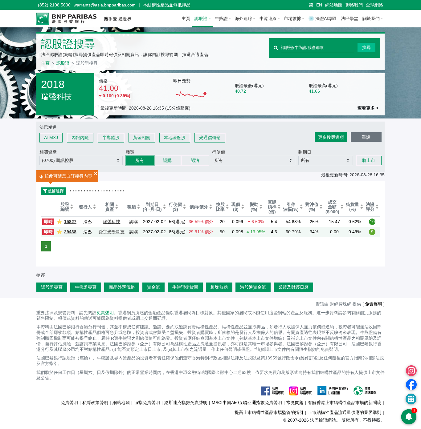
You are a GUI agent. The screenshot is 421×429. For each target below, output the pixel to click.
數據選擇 (52, 191)
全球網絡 (374, 4)
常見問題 (295, 402)
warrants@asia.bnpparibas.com (105, 4)
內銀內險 (80, 137)
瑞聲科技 (111, 221)
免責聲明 (105, 312)
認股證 (62, 63)
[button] (81, 160)
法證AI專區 (326, 18)
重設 (366, 137)
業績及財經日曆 (293, 287)
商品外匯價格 (122, 287)
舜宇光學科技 (112, 231)
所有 (139, 160)
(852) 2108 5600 (54, 4)
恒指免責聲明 (147, 402)
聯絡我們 (354, 4)
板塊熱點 (219, 287)
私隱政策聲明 (95, 402)
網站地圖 (333, 4)
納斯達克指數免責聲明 (185, 402)
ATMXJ (51, 137)
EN (319, 4)
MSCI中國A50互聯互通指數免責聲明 (247, 402)
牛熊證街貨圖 (185, 287)
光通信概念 (210, 137)
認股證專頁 (52, 287)
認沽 (195, 160)
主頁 (186, 18)
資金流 (153, 287)
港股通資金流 (253, 287)
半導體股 (111, 137)
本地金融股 (175, 137)
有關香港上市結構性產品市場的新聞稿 (344, 402)
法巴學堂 (349, 18)
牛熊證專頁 (85, 287)
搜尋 (366, 47)
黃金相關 (141, 137)
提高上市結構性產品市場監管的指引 (269, 412)
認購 (167, 160)
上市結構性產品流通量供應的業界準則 (344, 412)
